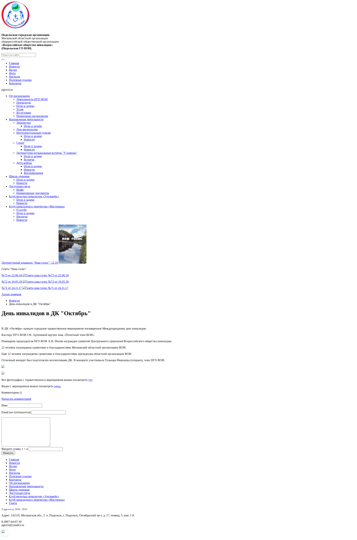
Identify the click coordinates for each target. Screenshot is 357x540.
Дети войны (24, 162)
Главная (14, 63)
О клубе (21, 209)
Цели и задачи (25, 106)
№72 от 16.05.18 (12, 281)
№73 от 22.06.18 (12, 275)
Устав (19, 109)
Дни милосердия (27, 129)
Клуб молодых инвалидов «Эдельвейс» (34, 196)
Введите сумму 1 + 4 (14, 448)
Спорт (20, 142)
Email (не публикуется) (16, 412)
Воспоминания (33, 173)
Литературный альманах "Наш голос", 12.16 (30, 262)
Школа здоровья (19, 176)
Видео (13, 69)
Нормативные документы (32, 193)
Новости (14, 66)
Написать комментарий (16, 398)
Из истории (23, 112)
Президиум (23, 102)
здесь (57, 386)
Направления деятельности (26, 119)
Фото (12, 73)
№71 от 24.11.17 (11, 288)
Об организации (19, 96)
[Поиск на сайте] (2, 59)
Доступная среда (19, 186)
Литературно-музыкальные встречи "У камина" (46, 152)
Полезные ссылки (20, 80)
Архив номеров (11, 294)
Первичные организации (32, 116)
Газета (13, 503)
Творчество (23, 122)
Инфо (20, 189)
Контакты (15, 83)
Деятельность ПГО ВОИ (32, 99)
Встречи (29, 159)
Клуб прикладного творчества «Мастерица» (37, 206)
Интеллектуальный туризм (33, 132)
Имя (4, 405)
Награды (14, 76)
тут (90, 379)
